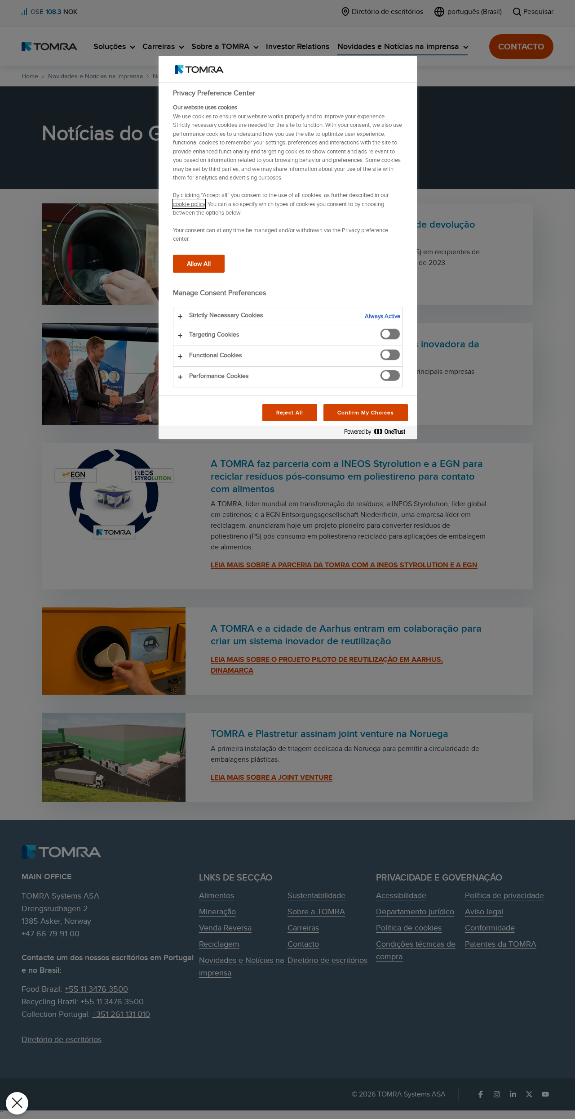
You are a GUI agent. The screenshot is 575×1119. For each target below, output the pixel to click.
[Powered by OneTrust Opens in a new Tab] (378, 433)
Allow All (199, 263)
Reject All (290, 412)
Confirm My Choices (365, 412)
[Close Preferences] (17, 1103)
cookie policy (189, 204)
